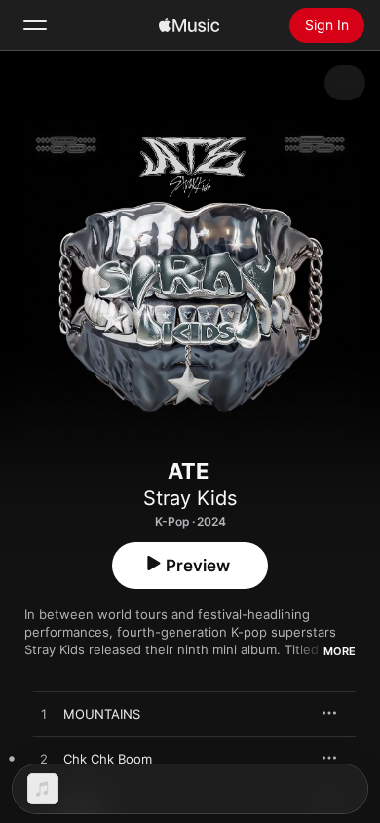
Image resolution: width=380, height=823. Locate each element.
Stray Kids (190, 498)
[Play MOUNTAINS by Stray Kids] (43, 715)
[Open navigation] (35, 25)
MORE (339, 651)
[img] (189, 25)
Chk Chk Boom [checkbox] (107, 758)
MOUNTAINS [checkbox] (101, 714)
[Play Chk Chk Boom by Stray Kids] (43, 759)
